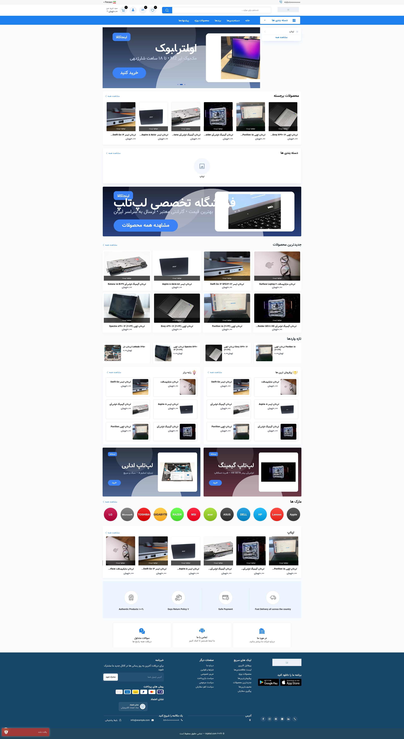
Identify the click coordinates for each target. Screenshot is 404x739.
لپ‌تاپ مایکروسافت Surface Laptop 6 (277, 284)
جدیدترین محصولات (242, 682)
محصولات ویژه (202, 21)
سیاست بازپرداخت (205, 678)
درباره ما (210, 665)
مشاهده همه (281, 37)
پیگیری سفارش (244, 691)
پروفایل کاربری (244, 665)
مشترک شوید (111, 676)
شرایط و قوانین (207, 670)
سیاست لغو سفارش (205, 687)
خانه (247, 21)
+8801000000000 (292, 2)
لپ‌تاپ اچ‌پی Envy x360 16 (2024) (252, 135)
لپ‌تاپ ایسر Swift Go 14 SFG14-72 (227, 284)
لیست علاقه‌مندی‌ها (242, 670)
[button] (177, 84)
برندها (218, 21)
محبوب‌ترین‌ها (245, 687)
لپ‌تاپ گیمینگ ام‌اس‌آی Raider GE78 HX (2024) (186, 135)
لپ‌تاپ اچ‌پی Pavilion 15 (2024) (221, 135)
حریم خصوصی (207, 674)
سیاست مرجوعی (206, 682)
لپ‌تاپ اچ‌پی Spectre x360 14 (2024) (283, 135)
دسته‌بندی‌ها (233, 21)
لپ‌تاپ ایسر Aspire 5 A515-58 (122, 135)
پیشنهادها (184, 21)
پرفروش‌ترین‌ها (244, 678)
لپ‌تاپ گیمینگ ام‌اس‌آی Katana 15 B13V (153, 135)
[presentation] (111, 58)
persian (108, 2)
